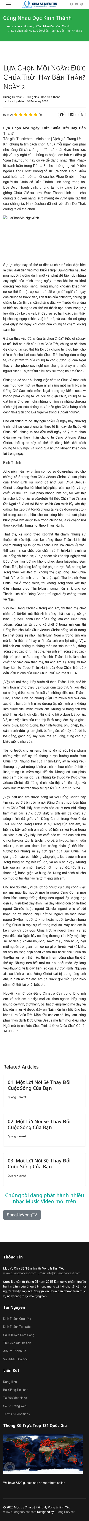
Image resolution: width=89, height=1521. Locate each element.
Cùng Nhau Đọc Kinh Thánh (43, 97)
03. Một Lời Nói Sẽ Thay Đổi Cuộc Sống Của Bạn (39, 1163)
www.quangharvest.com (20, 1273)
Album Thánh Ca (14, 1351)
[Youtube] (76, 4)
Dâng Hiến (10, 1382)
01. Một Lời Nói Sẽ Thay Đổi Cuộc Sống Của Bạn (39, 1085)
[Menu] (8, 4)
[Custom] (81, 4)
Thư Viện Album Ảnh (17, 1343)
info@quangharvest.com (64, 1273)
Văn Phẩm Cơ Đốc (15, 1359)
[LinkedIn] (72, 114)
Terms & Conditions (16, 1414)
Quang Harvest (64, 1512)
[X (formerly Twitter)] (82, 114)
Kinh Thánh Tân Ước (16, 1326)
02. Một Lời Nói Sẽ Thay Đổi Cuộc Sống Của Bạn (39, 1124)
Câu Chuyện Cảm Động (18, 1335)
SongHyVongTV (22, 1214)
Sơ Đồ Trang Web (15, 1406)
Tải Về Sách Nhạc (15, 1398)
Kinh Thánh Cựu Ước (17, 1318)
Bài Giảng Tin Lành (15, 1390)
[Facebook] (71, 4)
